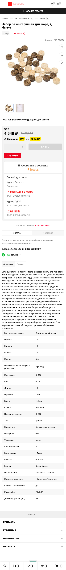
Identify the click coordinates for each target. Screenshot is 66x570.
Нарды (42, 18)
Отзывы (21, 264)
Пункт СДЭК (13, 211)
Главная (5, 18)
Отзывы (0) (19, 33)
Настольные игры (22, 18)
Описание (8, 264)
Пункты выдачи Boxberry (20, 191)
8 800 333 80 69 (33, 249)
